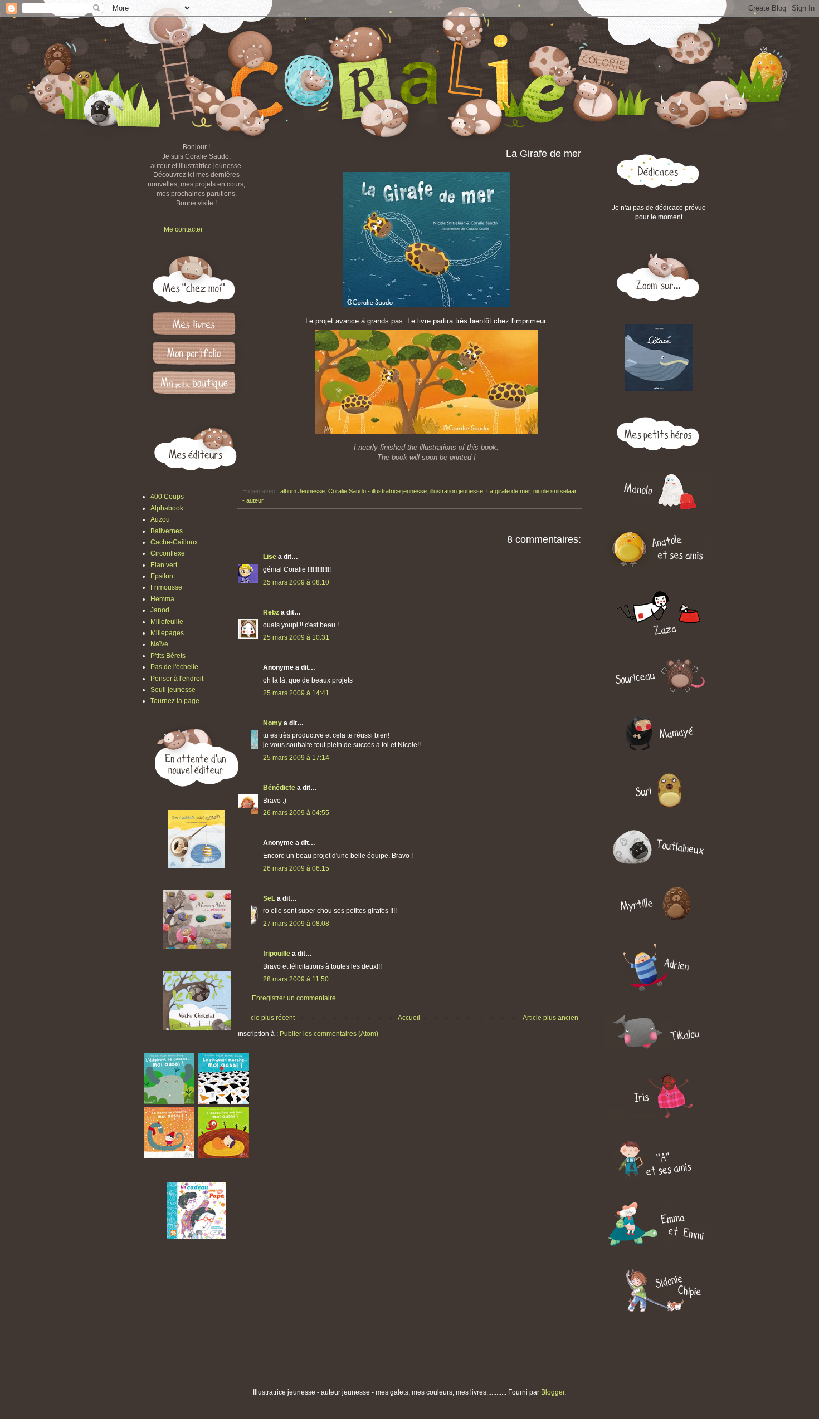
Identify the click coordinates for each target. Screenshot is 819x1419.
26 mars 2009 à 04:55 (296, 813)
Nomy (272, 723)
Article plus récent (268, 1018)
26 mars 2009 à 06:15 (296, 868)
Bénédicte (279, 788)
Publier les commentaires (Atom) (329, 1034)
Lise (269, 557)
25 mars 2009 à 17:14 (296, 758)
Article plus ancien (550, 1018)
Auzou (160, 519)
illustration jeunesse (456, 491)
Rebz (271, 612)
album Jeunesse (302, 491)
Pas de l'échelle (174, 667)
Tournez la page (174, 701)
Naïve (159, 644)
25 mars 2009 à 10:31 (296, 637)
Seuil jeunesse (173, 690)
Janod (159, 610)
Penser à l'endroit (176, 679)
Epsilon (161, 576)
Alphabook (166, 508)
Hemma (162, 599)
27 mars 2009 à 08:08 (296, 923)
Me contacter (183, 229)
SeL (269, 898)
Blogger (552, 1392)
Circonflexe (167, 553)
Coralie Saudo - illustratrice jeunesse (377, 491)
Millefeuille (166, 622)
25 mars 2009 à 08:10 (296, 582)
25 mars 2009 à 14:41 (296, 693)
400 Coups (167, 496)
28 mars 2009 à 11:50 (296, 979)
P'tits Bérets (168, 656)
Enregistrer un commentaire (294, 998)
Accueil (409, 1018)
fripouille (276, 954)
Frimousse (166, 587)
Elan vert (163, 565)
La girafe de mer (508, 491)
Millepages (167, 633)
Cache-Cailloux (174, 542)
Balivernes (166, 531)
